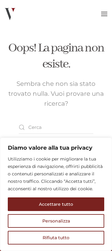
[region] (56, 194)
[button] (104, 14)
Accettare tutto (56, 204)
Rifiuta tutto (56, 237)
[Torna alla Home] (10, 14)
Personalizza (56, 221)
